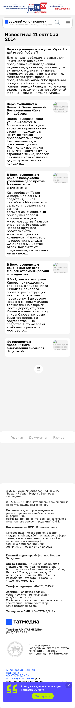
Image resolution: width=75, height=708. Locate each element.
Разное (58, 437)
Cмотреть (43, 696)
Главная (17, 437)
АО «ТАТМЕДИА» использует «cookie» (20, 677)
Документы (38, 437)
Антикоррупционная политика (20, 671)
